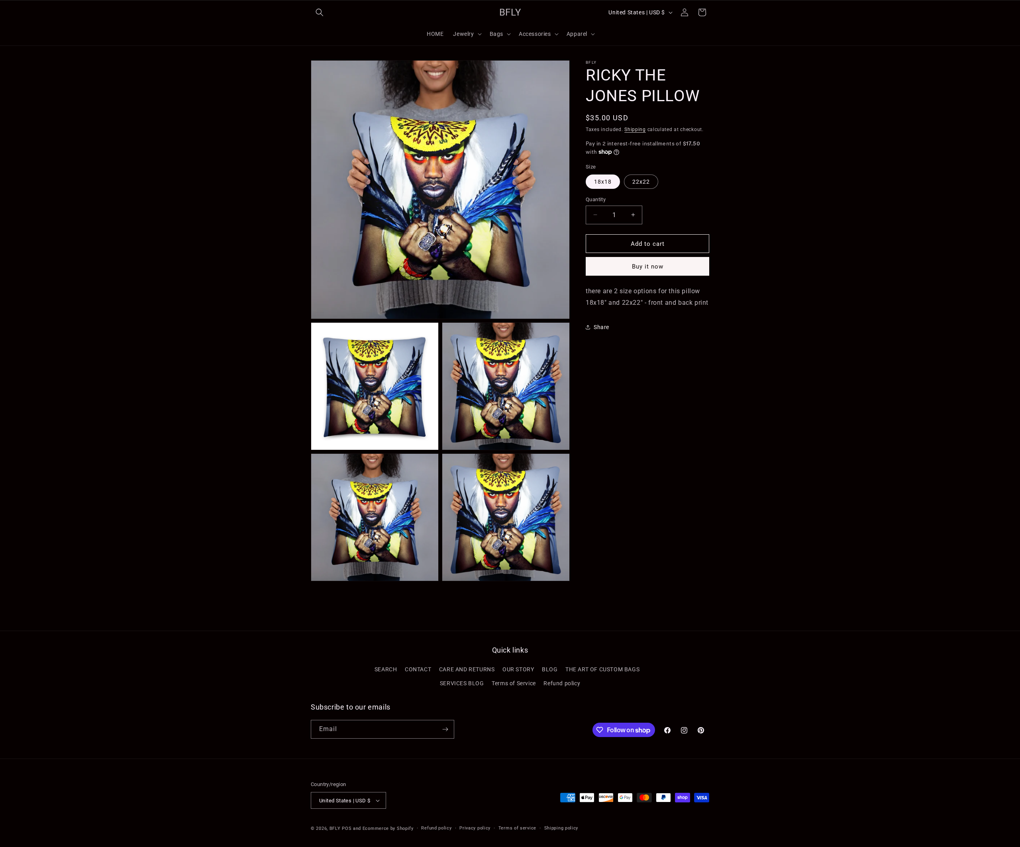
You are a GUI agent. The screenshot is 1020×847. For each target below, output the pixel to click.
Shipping (635, 129)
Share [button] (601, 327)
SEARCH (386, 669)
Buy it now (647, 266)
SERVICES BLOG (462, 683)
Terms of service (517, 828)
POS (346, 828)
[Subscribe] (445, 729)
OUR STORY (518, 669)
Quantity (596, 199)
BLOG (549, 669)
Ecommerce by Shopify (388, 828)
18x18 (603, 181)
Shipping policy (561, 828)
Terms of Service (514, 683)
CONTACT (418, 669)
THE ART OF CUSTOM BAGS (602, 669)
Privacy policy (474, 828)
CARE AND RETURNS (467, 669)
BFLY (335, 828)
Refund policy (561, 683)
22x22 (641, 181)
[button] (319, 12)
